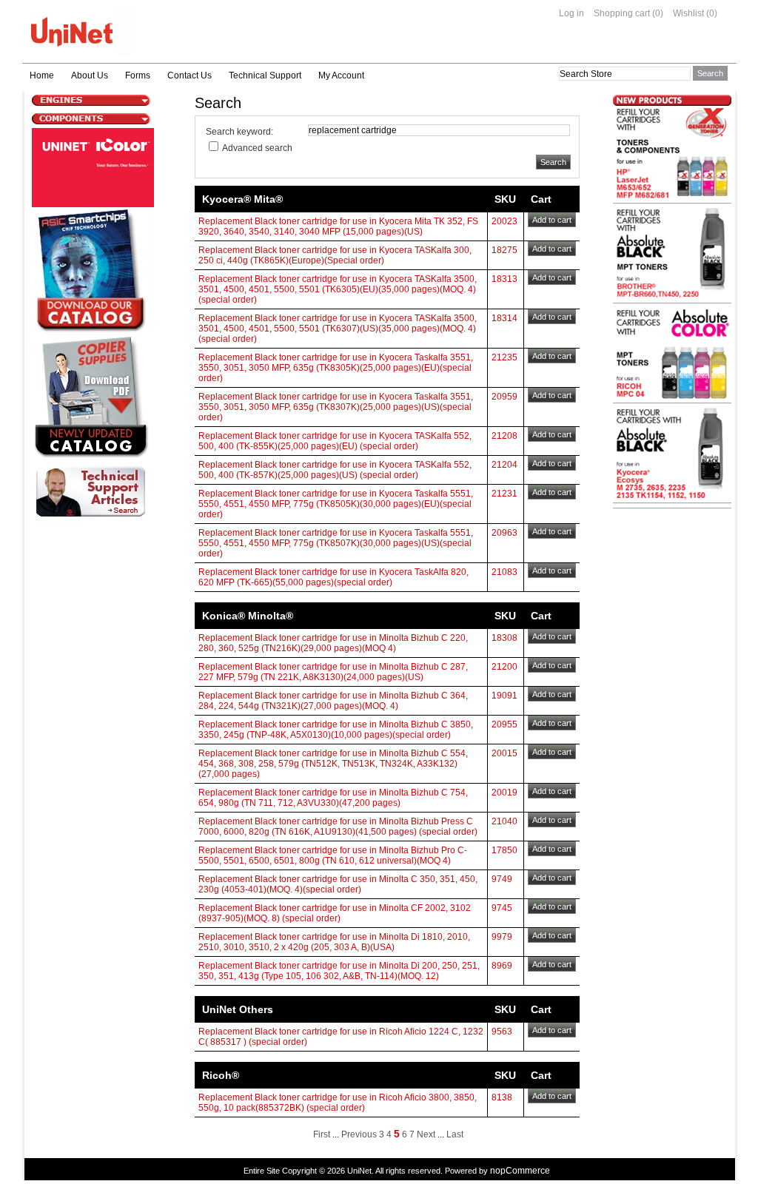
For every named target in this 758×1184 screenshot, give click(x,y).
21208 (504, 436)
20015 (504, 753)
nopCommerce (520, 1171)
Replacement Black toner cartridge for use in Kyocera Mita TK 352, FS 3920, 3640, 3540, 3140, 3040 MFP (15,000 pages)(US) (338, 226)
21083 (504, 572)
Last (454, 1134)
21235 (504, 357)
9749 (502, 879)
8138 (502, 1097)
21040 (504, 821)
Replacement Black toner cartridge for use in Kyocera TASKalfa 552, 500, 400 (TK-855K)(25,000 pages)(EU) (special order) (335, 441)
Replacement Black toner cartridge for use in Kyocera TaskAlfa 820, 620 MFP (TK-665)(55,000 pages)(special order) (333, 577)
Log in (571, 13)
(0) (657, 13)
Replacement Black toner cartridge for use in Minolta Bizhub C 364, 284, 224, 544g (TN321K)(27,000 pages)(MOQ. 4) (333, 700)
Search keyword (238, 132)
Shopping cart (622, 13)
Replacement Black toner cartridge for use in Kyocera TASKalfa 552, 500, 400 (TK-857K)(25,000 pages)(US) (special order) (335, 470)
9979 (502, 937)
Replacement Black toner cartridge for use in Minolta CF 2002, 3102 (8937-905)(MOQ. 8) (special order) (334, 913)
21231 (504, 493)
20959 (504, 396)
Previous (359, 1134)
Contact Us (189, 75)
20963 (504, 533)
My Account (341, 75)
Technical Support (265, 75)
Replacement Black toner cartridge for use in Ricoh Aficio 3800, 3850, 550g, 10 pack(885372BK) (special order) (337, 1102)
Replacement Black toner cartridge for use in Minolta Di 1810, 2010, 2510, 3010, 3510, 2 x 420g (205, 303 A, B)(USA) (334, 942)
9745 (502, 908)
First (321, 1134)
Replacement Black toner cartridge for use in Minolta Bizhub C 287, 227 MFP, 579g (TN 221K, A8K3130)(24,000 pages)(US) (333, 672)
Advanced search (257, 148)
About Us (89, 75)
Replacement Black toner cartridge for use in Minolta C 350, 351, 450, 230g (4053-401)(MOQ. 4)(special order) (337, 884)
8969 (502, 966)
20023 (504, 221)
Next (426, 1134)
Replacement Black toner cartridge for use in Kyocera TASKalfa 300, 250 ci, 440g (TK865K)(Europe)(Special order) (335, 255)
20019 (504, 792)
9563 (502, 1031)
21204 (504, 465)
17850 (504, 850)
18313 (504, 279)
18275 (504, 250)
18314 (504, 318)
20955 (504, 724)
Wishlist (688, 13)
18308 (504, 638)
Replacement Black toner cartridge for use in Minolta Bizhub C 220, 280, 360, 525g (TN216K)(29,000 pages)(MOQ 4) (333, 643)
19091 (504, 695)
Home (42, 75)
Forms (137, 75)
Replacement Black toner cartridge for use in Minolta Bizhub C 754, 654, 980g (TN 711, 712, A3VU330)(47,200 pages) (333, 797)
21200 (504, 667)
